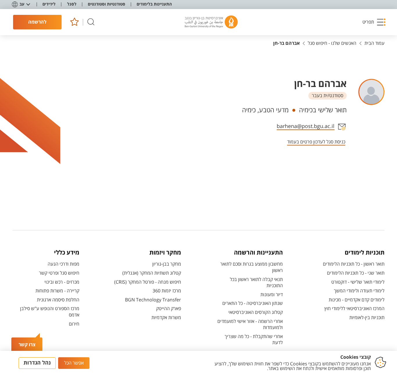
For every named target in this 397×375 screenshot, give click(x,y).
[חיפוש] (91, 22)
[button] (374, 22)
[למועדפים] (74, 22)
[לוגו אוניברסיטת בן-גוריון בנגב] (211, 22)
